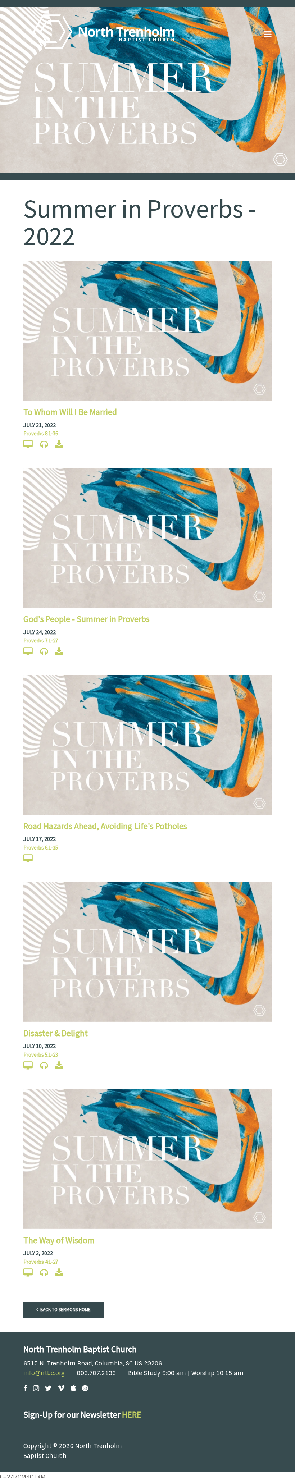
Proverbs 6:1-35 (40, 847)
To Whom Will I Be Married (70, 411)
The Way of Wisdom (59, 1240)
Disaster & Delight (55, 1033)
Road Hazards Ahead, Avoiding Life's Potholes (105, 826)
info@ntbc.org (44, 1373)
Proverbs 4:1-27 (40, 1261)
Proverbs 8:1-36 (40, 433)
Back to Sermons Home (65, 1310)
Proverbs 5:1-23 (40, 1054)
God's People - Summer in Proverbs (86, 618)
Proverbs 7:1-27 (40, 640)
